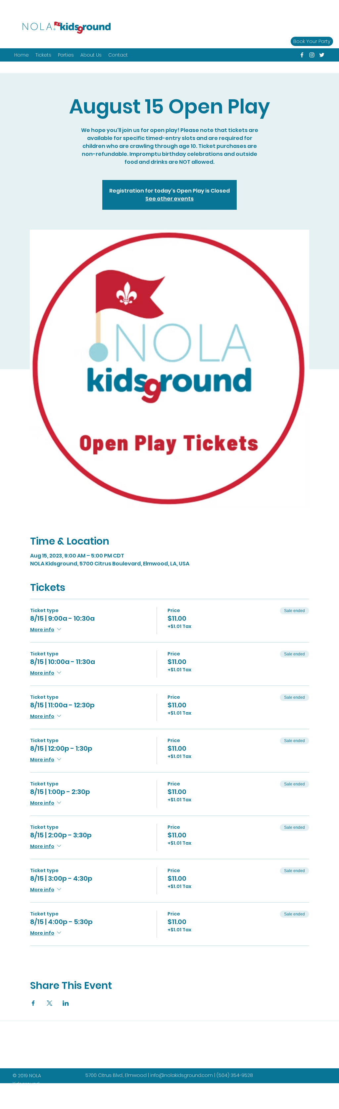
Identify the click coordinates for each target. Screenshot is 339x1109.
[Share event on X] (49, 1003)
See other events (169, 198)
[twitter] (321, 55)
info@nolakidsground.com (181, 1075)
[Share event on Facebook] (33, 1003)
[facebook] (302, 55)
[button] (66, 55)
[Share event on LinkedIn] (66, 1003)
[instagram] (312, 55)
